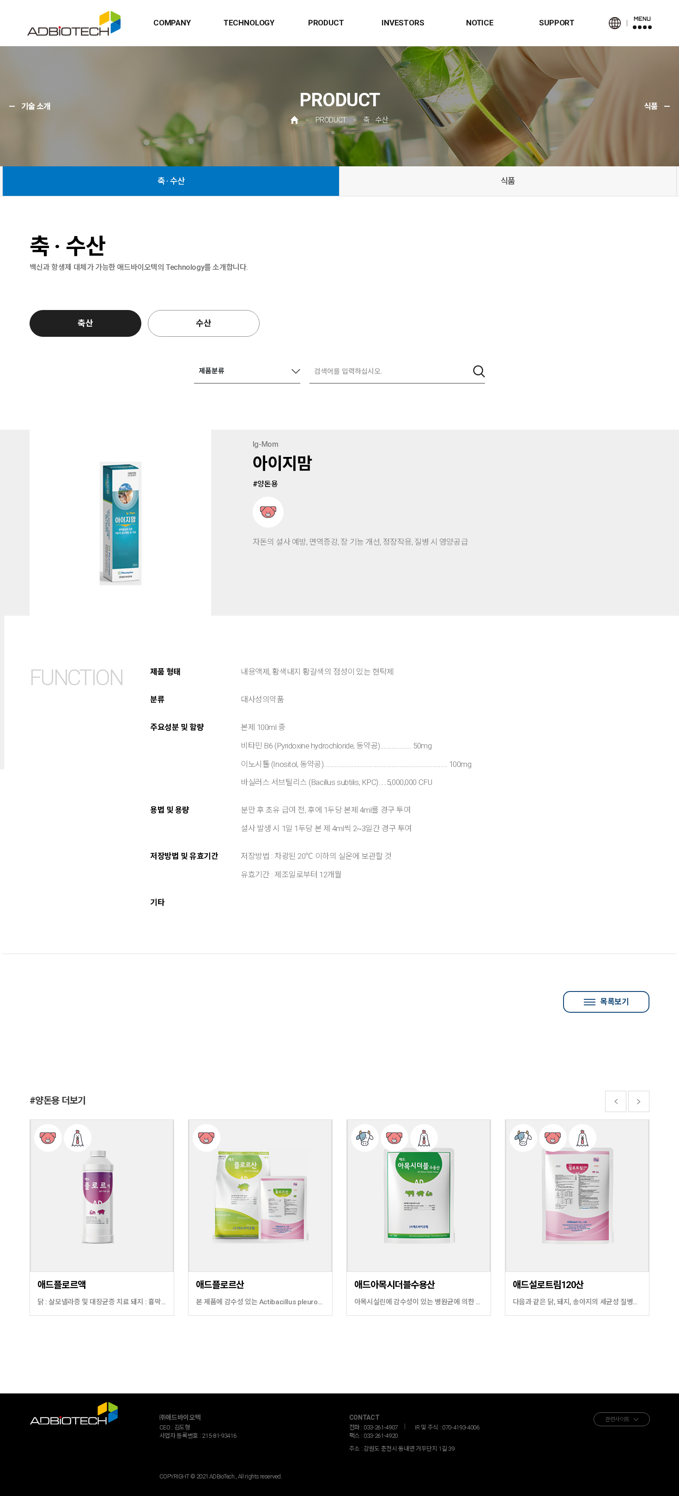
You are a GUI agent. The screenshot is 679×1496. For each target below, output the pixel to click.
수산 (204, 323)
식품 (508, 181)
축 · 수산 (171, 181)
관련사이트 (617, 1419)
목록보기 (614, 1001)
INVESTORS (403, 22)
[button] (615, 1101)
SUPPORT (557, 22)
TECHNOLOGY (249, 22)
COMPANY (172, 22)
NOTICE (480, 22)
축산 (85, 323)
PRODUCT (326, 22)
